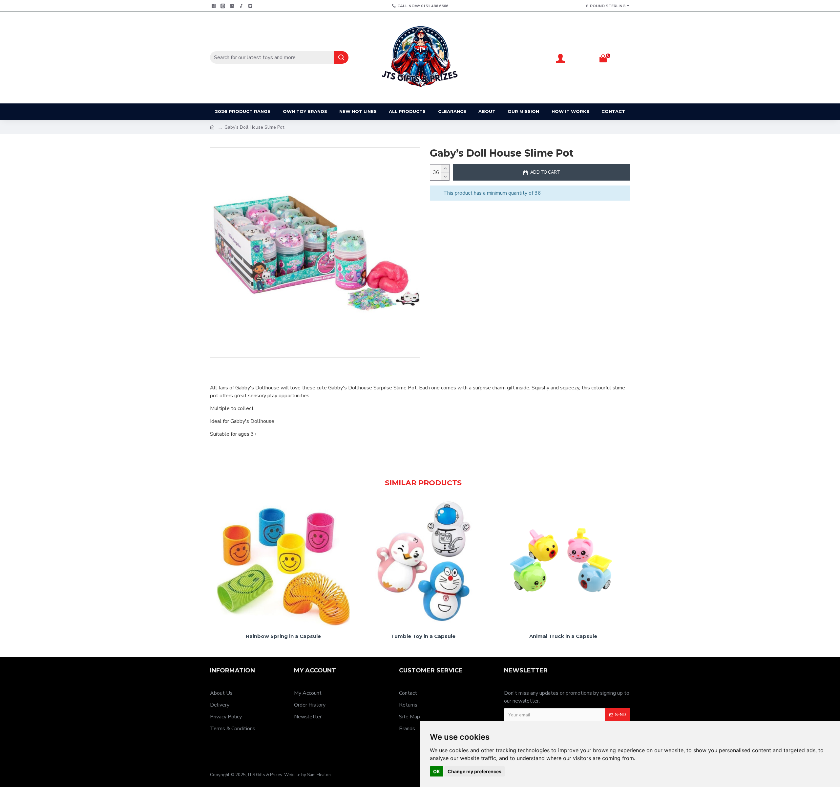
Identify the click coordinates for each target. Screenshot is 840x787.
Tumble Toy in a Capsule (423, 636)
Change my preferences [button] (474, 771)
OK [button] (436, 771)
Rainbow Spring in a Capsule (283, 636)
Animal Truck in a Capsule (563, 636)
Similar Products (423, 482)
